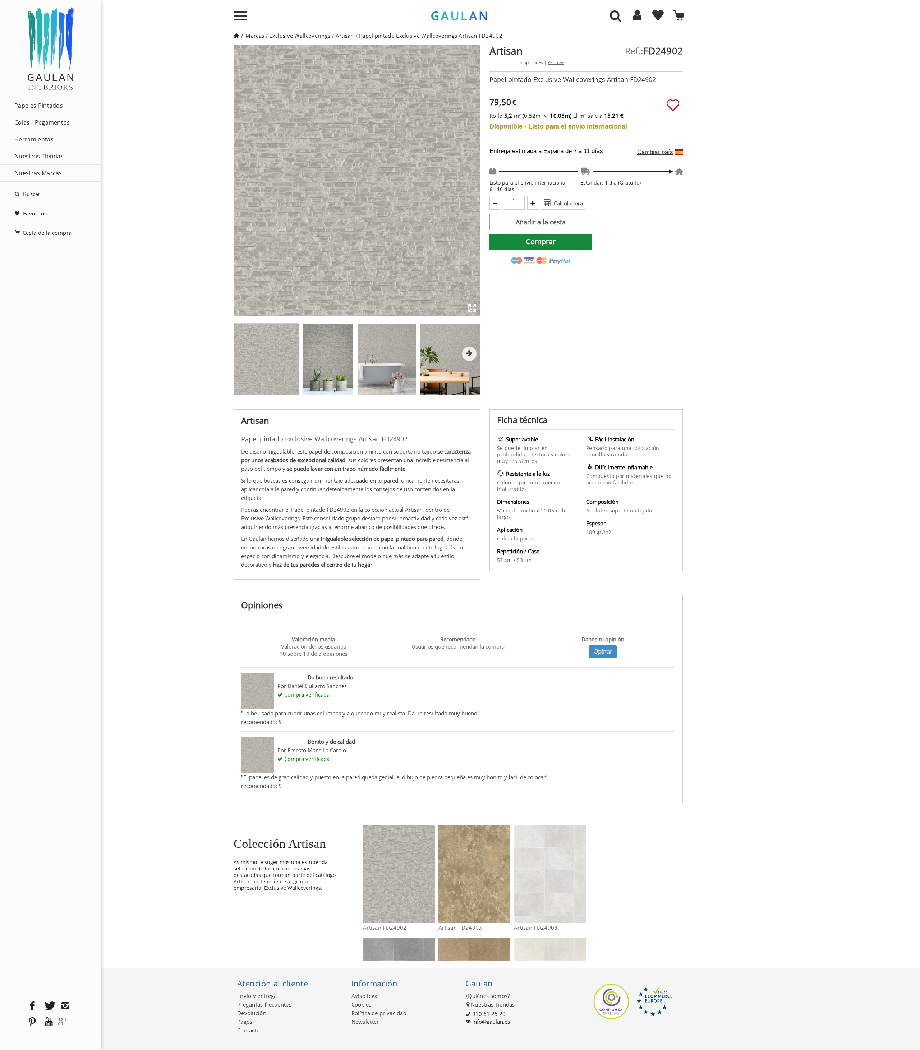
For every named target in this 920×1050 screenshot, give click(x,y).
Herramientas (34, 139)
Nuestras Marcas (38, 173)
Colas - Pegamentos (42, 122)
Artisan (345, 35)
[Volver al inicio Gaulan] (236, 35)
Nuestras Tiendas (39, 156)
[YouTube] (49, 1022)
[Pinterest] (32, 1022)
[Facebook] (32, 1006)
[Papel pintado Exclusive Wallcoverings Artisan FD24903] (505, 874)
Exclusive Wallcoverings (299, 35)
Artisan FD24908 (536, 927)
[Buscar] (615, 16)
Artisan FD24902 (385, 927)
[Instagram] (65, 1006)
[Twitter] (49, 1006)
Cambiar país (655, 152)
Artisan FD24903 (460, 927)
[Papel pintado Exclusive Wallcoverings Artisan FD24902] (430, 874)
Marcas (254, 35)
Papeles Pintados (38, 106)
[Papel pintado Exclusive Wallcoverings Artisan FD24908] (581, 874)
